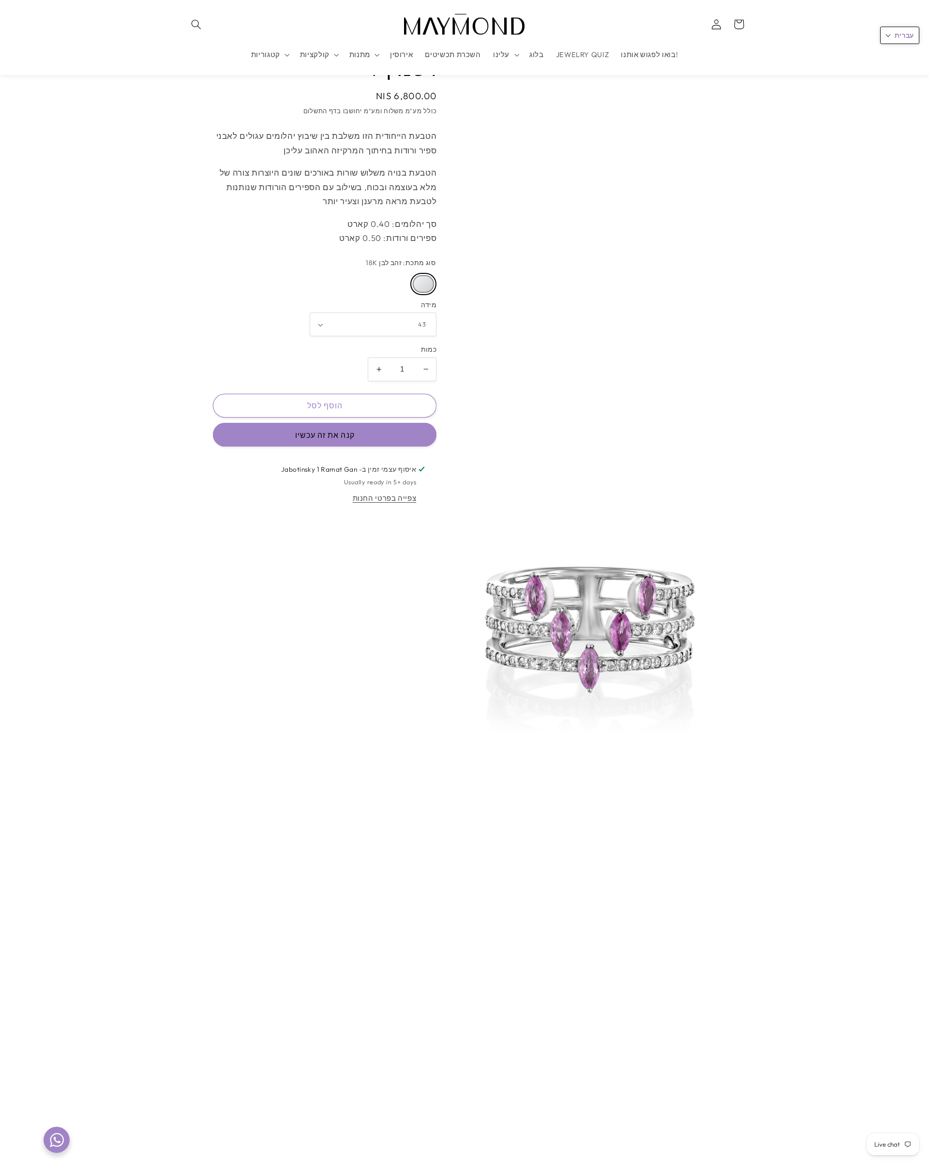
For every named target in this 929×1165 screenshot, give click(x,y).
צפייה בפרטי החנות (385, 498)
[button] (196, 24)
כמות (429, 349)
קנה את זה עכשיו (325, 435)
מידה (429, 304)
